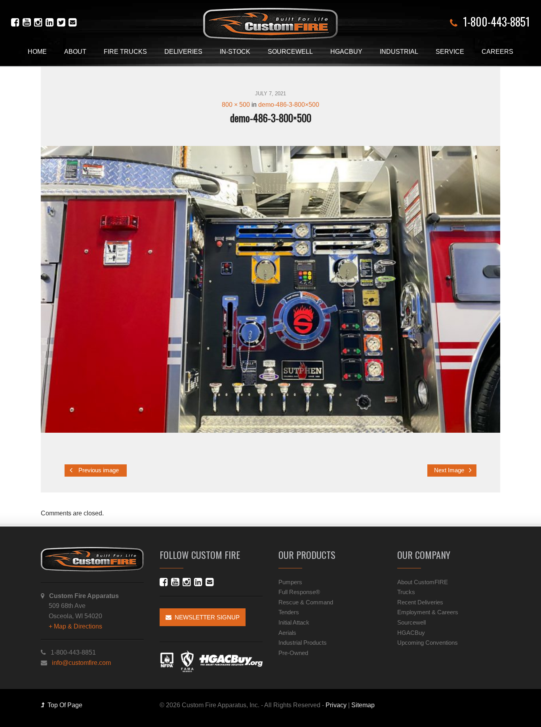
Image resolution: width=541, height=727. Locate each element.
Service (450, 51)
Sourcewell (290, 51)
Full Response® (299, 592)
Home (37, 51)
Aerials (287, 632)
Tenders (288, 612)
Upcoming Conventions (427, 642)
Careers (497, 51)
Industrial (399, 51)
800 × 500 (236, 104)
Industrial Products (302, 642)
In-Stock (235, 51)
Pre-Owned (293, 652)
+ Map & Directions (75, 626)
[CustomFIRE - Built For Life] (270, 24)
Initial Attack (293, 622)
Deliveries (183, 51)
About (75, 51)
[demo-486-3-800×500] (270, 289)
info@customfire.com (81, 662)
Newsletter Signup (205, 617)
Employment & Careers (427, 612)
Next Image (450, 471)
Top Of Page (63, 705)
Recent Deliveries (420, 602)
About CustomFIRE (422, 582)
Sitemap (363, 705)
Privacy (336, 705)
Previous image (98, 471)
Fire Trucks (125, 51)
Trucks (406, 592)
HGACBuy (346, 51)
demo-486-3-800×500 (288, 104)
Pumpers (290, 582)
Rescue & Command (305, 602)
